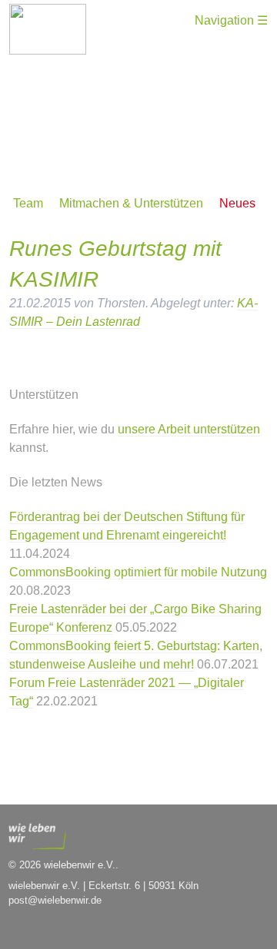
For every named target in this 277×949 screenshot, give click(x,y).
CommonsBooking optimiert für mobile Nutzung (138, 572)
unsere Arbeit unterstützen (189, 429)
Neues (237, 203)
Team (28, 203)
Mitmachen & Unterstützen (131, 203)
